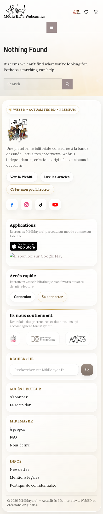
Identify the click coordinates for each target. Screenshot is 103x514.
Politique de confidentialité (33, 485)
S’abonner (19, 397)
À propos (17, 429)
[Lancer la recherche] (87, 370)
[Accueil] (24, 11)
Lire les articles (56, 177)
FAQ (13, 437)
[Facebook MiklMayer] (12, 204)
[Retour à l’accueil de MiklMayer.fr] (17, 131)
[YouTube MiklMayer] (55, 204)
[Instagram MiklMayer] (26, 204)
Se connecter (52, 297)
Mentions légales (24, 477)
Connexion (22, 297)
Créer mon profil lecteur (30, 189)
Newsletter (19, 469)
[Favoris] (86, 12)
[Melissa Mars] (77, 338)
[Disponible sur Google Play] (36, 257)
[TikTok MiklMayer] (40, 204)
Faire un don (20, 405)
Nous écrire (20, 445)
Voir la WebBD (22, 177)
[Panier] (96, 12)
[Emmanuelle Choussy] (42, 338)
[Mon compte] (76, 12)
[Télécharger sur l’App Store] (23, 246)
